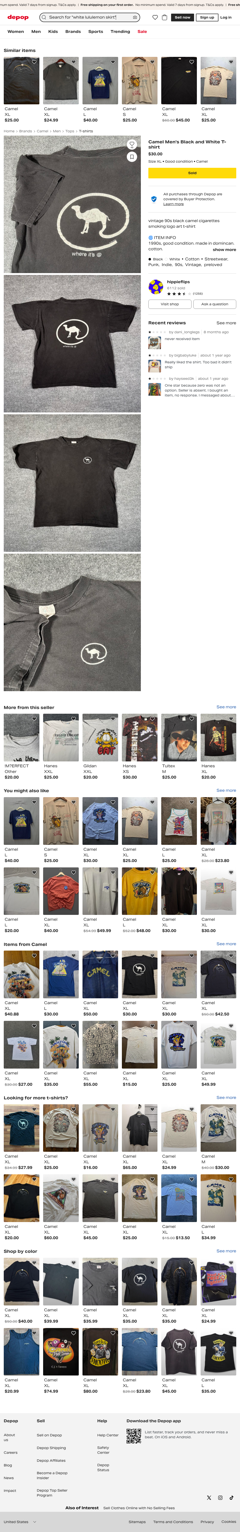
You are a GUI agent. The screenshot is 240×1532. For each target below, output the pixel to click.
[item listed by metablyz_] (218, 974)
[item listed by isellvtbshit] (179, 1128)
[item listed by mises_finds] (140, 891)
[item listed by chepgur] (21, 1198)
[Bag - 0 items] (164, 17)
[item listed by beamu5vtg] (140, 821)
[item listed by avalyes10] (61, 891)
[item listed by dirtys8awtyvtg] (179, 821)
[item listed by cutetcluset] (140, 1352)
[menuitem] (16, 31)
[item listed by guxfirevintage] (21, 1045)
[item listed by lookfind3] (218, 891)
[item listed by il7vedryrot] (140, 974)
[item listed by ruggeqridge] (218, 1281)
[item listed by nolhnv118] (21, 891)
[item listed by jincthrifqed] (179, 1045)
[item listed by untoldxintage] (179, 1198)
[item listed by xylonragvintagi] (140, 1128)
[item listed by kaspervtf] (21, 1128)
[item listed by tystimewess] (140, 1198)
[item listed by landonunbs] (218, 1128)
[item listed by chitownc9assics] (61, 1045)
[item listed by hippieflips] (21, 737)
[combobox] (89, 17)
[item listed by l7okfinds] (218, 1352)
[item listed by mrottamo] (100, 1128)
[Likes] (155, 17)
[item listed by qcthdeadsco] (21, 1352)
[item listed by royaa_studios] (61, 974)
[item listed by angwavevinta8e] (179, 1352)
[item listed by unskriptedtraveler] (61, 821)
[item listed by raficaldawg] (100, 974)
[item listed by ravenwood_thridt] (179, 974)
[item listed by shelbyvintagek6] (61, 1128)
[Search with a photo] (135, 17)
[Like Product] (34, 62)
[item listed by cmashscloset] (100, 891)
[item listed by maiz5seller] (100, 1281)
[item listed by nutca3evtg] (100, 1352)
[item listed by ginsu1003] (179, 891)
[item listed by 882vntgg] (21, 974)
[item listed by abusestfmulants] (218, 1198)
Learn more (173, 204)
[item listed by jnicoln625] (179, 1281)
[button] (201, 294)
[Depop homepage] (18, 17)
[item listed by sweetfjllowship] (218, 1045)
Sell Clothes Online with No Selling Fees (139, 1508)
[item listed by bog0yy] (100, 821)
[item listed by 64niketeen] (61, 1198)
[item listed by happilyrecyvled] (140, 1281)
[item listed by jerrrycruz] (21, 821)
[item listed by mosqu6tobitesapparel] (100, 1045)
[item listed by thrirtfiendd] (218, 821)
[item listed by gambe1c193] (100, 1198)
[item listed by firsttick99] (61, 1352)
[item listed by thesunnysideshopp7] (61, 1281)
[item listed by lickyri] (140, 1045)
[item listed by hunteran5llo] (21, 1281)
